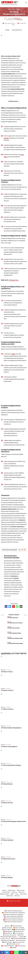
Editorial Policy (11, 890)
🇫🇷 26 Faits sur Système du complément (13, 914)
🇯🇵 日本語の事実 (22, 936)
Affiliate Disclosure (4, 894)
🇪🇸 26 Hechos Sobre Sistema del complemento (13, 912)
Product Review (6, 892)
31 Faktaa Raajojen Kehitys (14, 633)
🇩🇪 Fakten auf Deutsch (16, 926)
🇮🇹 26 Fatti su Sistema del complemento (13, 916)
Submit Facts (10, 895)
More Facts (17, 895)
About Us (4, 890)
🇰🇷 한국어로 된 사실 (5, 938)
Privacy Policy (23, 894)
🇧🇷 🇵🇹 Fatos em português (18, 929)
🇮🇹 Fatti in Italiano (6, 929)
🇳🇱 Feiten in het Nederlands (8, 940)
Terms (16, 894)
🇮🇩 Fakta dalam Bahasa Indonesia (9, 936)
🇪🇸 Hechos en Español (18, 927)
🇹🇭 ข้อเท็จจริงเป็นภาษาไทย (13, 944)
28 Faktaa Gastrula (7, 802)
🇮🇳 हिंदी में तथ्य (21, 935)
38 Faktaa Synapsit (7, 877)
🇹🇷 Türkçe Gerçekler (20, 945)
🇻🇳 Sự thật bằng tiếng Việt (7, 945)
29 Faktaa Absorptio (7, 840)
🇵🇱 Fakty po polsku (20, 940)
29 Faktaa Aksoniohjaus (13, 628)
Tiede (13, 9)
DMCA (12, 894)
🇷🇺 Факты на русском (18, 942)
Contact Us (14, 892)
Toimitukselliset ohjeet (19, 24)
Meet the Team (20, 890)
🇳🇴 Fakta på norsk (7, 933)
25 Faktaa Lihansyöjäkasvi (9, 746)
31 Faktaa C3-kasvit (7, 709)
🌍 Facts (7, 926)
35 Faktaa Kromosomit (8, 859)
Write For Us (21, 892)
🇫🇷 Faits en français (7, 927)
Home (9, 9)
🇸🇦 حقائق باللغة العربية (18, 933)
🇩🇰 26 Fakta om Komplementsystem (13, 911)
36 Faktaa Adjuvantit (12, 617)
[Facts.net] (9, 2)
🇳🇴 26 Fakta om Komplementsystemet (13, 918)
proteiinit (6, 138)
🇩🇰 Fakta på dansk (7, 931)
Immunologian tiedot (17, 30)
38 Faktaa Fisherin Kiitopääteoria (11, 728)
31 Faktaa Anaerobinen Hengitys (11, 765)
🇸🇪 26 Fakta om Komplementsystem (13, 921)
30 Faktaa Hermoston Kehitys (15, 623)
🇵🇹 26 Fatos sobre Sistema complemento (13, 920)
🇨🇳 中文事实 (13, 947)
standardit (16, 578)
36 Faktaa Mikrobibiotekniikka (15, 643)
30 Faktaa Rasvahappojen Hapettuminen (13, 821)
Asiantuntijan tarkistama (9, 23)
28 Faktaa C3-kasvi (7, 672)
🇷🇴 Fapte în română (7, 942)
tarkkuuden (14, 576)
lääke (13, 354)
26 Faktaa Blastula (6, 784)
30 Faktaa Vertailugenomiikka (15, 638)
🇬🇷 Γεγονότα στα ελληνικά (9, 935)
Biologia (18, 9)
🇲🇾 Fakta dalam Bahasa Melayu (18, 938)
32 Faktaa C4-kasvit (7, 690)
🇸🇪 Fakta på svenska (18, 931)
